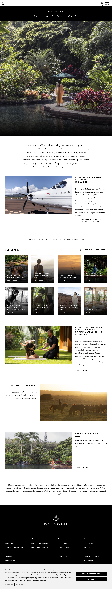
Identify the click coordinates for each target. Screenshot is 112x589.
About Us (9, 543)
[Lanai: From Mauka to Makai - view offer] (69, 269)
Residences (88, 552)
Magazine (62, 552)
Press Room (63, 543)
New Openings (63, 547)
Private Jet (89, 543)
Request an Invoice (39, 543)
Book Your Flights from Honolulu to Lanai (91, 220)
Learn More (82, 370)
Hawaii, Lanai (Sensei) (56, 11)
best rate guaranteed (95, 250)
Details (29, 419)
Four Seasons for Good (15, 547)
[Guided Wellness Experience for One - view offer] (95, 269)
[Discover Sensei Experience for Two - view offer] (42, 301)
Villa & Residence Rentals (95, 556)
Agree (91, 579)
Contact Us (10, 560)
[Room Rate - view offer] (95, 301)
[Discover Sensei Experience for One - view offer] (69, 301)
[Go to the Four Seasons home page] (3, 3)
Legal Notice (19, 584)
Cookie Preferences (91, 573)
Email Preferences (39, 552)
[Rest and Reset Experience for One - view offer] (42, 269)
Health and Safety (13, 552)
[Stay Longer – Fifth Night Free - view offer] (16, 269)
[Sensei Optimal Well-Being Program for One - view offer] (16, 301)
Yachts (87, 547)
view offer (12, 280)
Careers (8, 556)
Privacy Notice (9, 584)
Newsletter (62, 556)
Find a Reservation (39, 547)
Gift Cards (88, 560)
